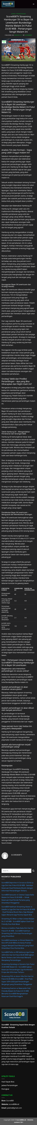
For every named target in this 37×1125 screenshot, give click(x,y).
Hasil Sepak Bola (8, 1082)
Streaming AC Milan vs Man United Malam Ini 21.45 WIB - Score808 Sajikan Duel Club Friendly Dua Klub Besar (18, 921)
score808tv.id (14, 1104)
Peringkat (5, 1089)
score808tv (28, 35)
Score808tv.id (21, 1120)
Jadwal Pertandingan (18, 13)
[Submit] (33, 871)
